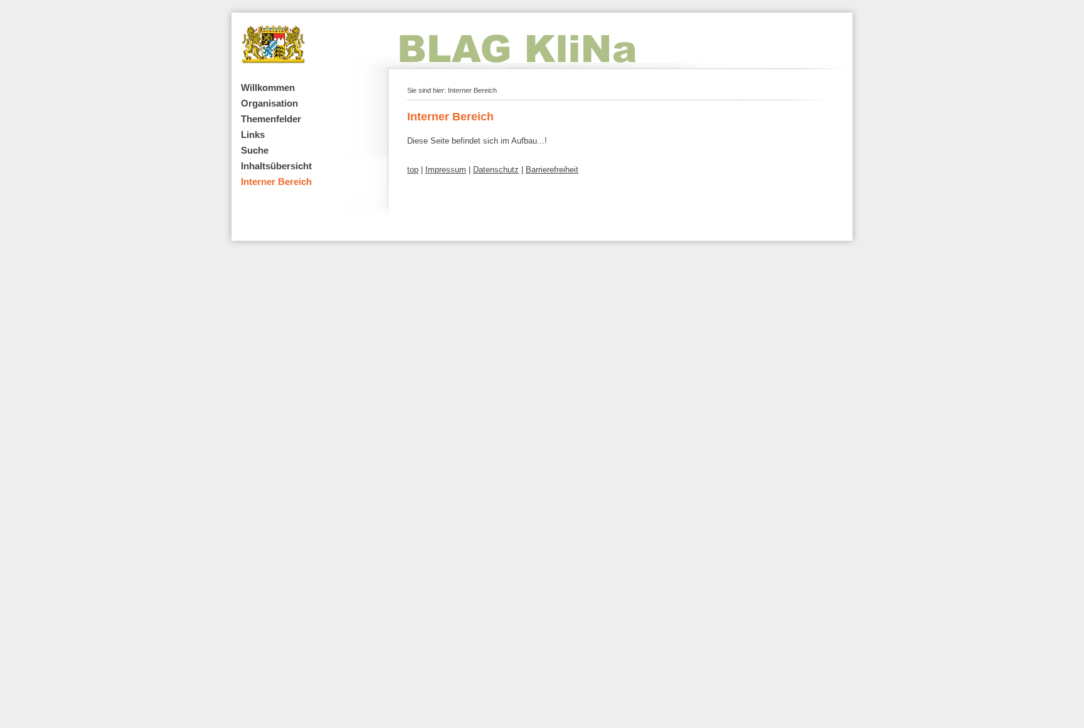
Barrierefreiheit (552, 169)
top (412, 169)
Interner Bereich (276, 181)
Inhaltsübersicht (276, 166)
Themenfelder (271, 118)
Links (253, 134)
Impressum (445, 169)
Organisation (269, 103)
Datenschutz (496, 169)
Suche (254, 150)
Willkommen (268, 87)
